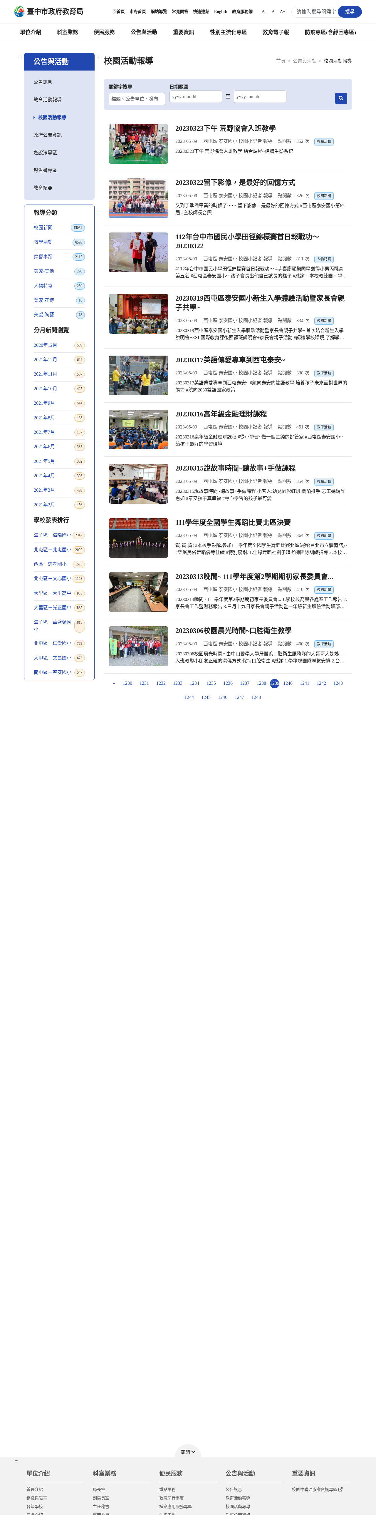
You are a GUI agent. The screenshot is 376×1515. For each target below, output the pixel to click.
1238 (261, 683)
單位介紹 (30, 32)
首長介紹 (34, 1489)
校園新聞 (58, 227)
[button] (188, 1450)
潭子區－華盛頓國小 (58, 626)
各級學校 (34, 1506)
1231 (144, 683)
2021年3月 (58, 490)
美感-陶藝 (58, 314)
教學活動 (58, 242)
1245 (206, 697)
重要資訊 (183, 32)
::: (20, 56)
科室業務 (67, 32)
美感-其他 (58, 271)
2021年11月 (58, 373)
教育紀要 (42, 187)
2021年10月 (58, 388)
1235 (211, 683)
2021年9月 (58, 403)
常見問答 (180, 11)
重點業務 (167, 1489)
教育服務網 (242, 11)
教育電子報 (276, 32)
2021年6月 (58, 446)
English (220, 11)
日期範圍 (178, 86)
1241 (304, 683)
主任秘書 (101, 1506)
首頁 (281, 60)
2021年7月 (58, 432)
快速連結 (201, 11)
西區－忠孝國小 (58, 564)
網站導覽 (159, 11)
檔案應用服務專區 (175, 1506)
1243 (338, 683)
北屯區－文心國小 (58, 578)
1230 (127, 683)
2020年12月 (58, 345)
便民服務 (104, 32)
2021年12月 (58, 359)
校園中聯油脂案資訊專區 (314, 1489)
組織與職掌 (36, 1498)
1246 (222, 697)
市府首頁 (138, 11)
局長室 (99, 1489)
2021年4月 (58, 475)
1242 (321, 683)
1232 (161, 683)
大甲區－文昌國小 (58, 657)
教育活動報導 (47, 99)
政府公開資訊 (47, 135)
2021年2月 (58, 504)
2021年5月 (58, 461)
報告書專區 (45, 170)
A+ (282, 11)
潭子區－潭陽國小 (58, 535)
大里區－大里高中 (58, 593)
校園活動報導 (52, 117)
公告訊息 (42, 82)
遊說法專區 (45, 152)
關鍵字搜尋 (120, 86)
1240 (288, 683)
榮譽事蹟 (58, 256)
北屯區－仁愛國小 (58, 643)
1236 (228, 683)
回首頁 (119, 11)
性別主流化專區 (228, 32)
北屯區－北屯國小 (58, 549)
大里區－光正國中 (58, 607)
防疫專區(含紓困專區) (330, 32)
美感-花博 (58, 300)
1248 (256, 697)
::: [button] (16, 1460)
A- (264, 11)
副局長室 (101, 1498)
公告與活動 (144, 32)
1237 (244, 683)
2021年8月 (58, 417)
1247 (239, 697)
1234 (194, 683)
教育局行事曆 (171, 1498)
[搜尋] (341, 98)
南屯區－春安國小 (58, 672)
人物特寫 (58, 285)
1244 (189, 697)
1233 (177, 683)
